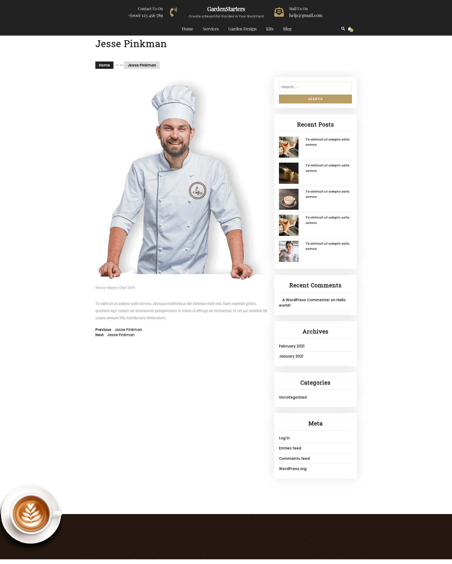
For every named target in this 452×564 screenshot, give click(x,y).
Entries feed (290, 448)
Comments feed (294, 458)
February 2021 (291, 346)
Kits (270, 29)
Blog (287, 29)
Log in (284, 438)
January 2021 (291, 356)
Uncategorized (293, 397)
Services (211, 29)
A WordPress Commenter (306, 299)
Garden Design (242, 29)
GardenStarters (226, 8)
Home (187, 29)
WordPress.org (293, 468)
